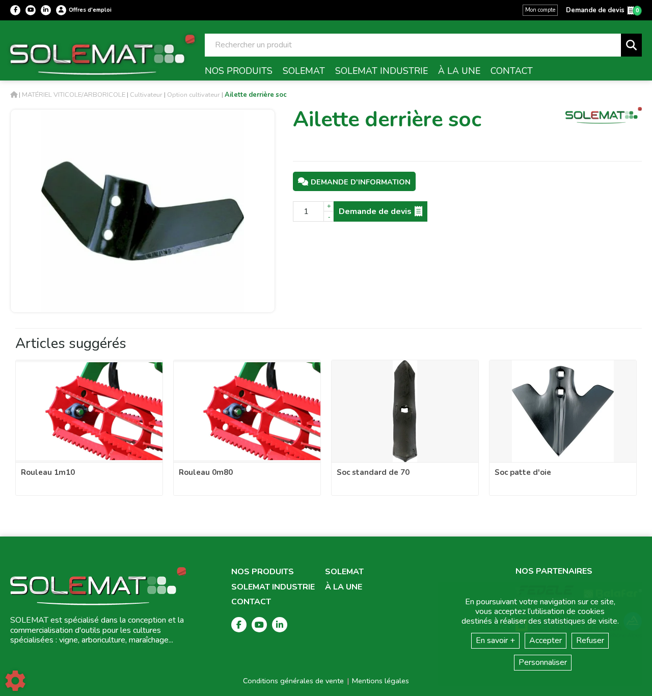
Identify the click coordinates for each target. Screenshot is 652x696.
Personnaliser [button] (543, 662)
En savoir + (495, 640)
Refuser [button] (590, 640)
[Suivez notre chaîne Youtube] (30, 10)
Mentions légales (380, 681)
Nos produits (262, 572)
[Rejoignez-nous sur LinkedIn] (46, 10)
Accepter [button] (545, 640)
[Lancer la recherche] (631, 45)
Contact (251, 602)
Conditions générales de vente (293, 681)
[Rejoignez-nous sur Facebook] (15, 10)
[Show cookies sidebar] (15, 681)
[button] (256, 94)
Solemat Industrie (273, 587)
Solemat (344, 572)
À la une (343, 587)
